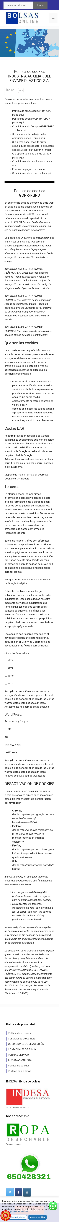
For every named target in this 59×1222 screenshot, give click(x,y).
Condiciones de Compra (21, 1038)
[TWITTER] (10, 1192)
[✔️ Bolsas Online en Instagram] (27, 1192)
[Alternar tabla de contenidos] (19, 90)
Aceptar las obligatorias (14, 1217)
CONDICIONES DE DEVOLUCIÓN (26, 1043)
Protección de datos (19, 1071)
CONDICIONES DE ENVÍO (22, 1049)
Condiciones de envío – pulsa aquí (31, 173)
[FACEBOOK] (18, 1192)
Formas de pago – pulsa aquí (28, 169)
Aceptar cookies (37, 1217)
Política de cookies (18, 1065)
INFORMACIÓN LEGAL (20, 1060)
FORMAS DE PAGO (18, 1054)
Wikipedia (23, 478)
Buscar (40, 5)
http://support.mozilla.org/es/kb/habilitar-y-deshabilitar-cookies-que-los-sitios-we (33, 853)
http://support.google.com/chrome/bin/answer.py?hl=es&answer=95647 (33, 818)
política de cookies (19, 1211)
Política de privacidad (20, 1033)
